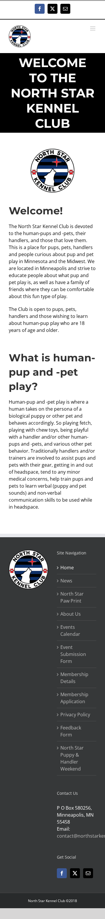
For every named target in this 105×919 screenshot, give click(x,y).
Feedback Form (70, 731)
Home (67, 567)
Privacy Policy (75, 714)
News (66, 580)
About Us (70, 614)
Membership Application (74, 698)
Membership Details (74, 678)
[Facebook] (62, 873)
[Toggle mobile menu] (93, 28)
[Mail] (88, 873)
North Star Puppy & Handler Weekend (72, 758)
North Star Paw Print (72, 597)
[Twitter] (75, 873)
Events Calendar (70, 630)
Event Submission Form (73, 654)
